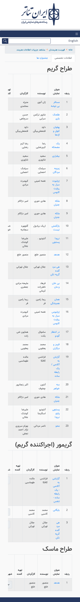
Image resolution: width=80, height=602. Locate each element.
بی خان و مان (56, 285)
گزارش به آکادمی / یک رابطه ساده (55, 366)
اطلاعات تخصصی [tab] (63, 58)
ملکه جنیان (57, 203)
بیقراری (56, 156)
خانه (71, 50)
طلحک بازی (56, 117)
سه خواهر (56, 387)
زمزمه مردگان (56, 170)
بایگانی (56, 510)
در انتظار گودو (55, 334)
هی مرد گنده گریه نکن (55, 271)
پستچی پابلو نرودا (56, 413)
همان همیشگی (55, 301)
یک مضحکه (56, 145)
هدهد (57, 255)
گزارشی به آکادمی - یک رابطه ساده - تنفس (56, 489)
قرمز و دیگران (56, 346)
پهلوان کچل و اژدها (56, 131)
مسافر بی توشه (55, 104)
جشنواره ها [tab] (42, 58)
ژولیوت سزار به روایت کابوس (56, 186)
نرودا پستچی (56, 240)
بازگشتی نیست (55, 228)
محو (58, 426)
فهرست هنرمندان (57, 50)
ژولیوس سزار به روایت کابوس (56, 317)
